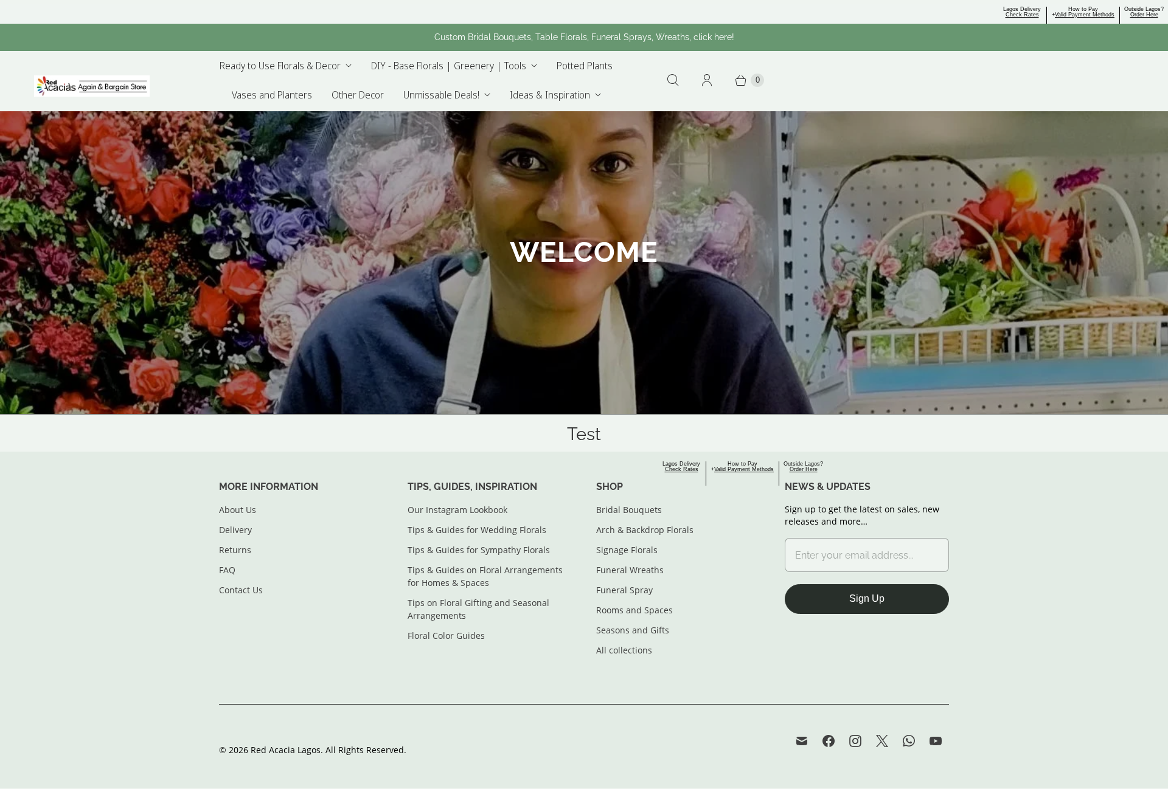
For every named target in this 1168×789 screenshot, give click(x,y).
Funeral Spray (624, 590)
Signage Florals (627, 550)
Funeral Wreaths (630, 570)
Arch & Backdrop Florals (644, 530)
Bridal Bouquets (629, 509)
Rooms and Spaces (634, 610)
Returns (235, 550)
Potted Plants (585, 65)
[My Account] (707, 80)
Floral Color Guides (446, 635)
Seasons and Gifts (632, 630)
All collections (624, 650)
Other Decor (358, 95)
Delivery (235, 530)
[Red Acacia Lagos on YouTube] (935, 741)
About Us (237, 509)
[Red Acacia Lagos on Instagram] (855, 741)
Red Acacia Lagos (286, 750)
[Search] (673, 80)
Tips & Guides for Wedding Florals (477, 530)
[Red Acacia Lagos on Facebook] (828, 741)
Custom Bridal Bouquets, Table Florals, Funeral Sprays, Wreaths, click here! (584, 37)
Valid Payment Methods (1084, 15)
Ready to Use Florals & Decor (280, 65)
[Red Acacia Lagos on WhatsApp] (908, 741)
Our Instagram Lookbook (457, 509)
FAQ (227, 570)
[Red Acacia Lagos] (92, 86)
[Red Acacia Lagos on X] (882, 741)
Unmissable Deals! (441, 95)
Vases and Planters (272, 95)
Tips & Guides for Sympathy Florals (479, 550)
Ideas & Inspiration (550, 95)
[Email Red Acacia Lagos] (801, 741)
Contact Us (241, 590)
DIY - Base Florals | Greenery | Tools (448, 65)
